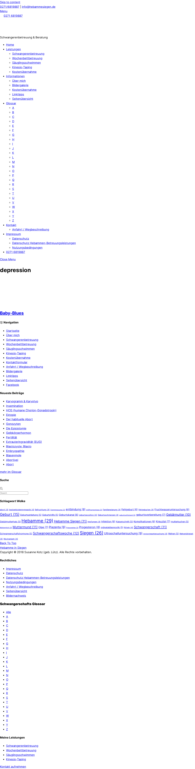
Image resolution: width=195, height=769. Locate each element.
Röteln (128, 527)
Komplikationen (144, 521)
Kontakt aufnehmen (13, 766)
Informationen (15, 76)
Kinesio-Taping (22, 67)
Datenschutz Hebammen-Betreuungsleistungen (44, 243)
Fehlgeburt (129, 509)
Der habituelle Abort (19, 419)
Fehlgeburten (146, 510)
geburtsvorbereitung (150, 514)
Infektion (108, 521)
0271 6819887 (13, 15)
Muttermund (25, 527)
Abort (10, 464)
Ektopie (11, 414)
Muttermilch (6, 528)
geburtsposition (88, 515)
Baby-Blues (12, 313)
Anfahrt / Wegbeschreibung (30, 229)
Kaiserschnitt (124, 521)
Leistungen (13, 49)
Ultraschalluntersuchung (123, 533)
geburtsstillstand (127, 515)
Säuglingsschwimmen (26, 62)
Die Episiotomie (16, 428)
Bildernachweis (16, 595)
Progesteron (89, 527)
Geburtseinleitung (30, 515)
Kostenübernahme (24, 71)
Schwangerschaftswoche (56, 533)
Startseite (12, 330)
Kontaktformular (16, 362)
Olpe (43, 527)
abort (4, 510)
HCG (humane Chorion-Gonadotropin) (31, 410)
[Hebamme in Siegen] (23, 32)
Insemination (14, 406)
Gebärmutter (178, 514)
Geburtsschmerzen (108, 515)
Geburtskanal (68, 514)
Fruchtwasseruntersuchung (171, 509)
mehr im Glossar (10, 471)
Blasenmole (13, 455)
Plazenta (57, 527)
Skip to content (10, 2)
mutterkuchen (180, 521)
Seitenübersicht (22, 98)
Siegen (91, 532)
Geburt (9, 514)
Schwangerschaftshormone (16, 533)
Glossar (11, 103)
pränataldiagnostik (112, 527)
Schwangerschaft (150, 527)
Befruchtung (42, 510)
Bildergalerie (20, 85)
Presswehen (72, 528)
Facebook (12, 384)
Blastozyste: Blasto (18, 446)
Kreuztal (163, 521)
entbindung (75, 509)
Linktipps (18, 94)
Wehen (173, 533)
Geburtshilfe (50, 515)
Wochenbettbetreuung (27, 58)
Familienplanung (112, 510)
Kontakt (11, 225)
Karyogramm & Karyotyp (22, 401)
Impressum (13, 234)
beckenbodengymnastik (21, 510)
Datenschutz (20, 238)
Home (10, 44)
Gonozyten (13, 423)
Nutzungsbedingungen (27, 247)
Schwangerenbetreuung (28, 53)
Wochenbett (11, 539)
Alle (8, 612)
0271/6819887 (9, 6)
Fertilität (11, 437)
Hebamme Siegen (70, 521)
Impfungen (94, 522)
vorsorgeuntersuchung (155, 534)
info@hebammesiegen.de (38, 6)
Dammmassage (57, 510)
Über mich (19, 80)
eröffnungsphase (94, 510)
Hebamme (37, 520)
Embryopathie (15, 451)
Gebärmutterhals (10, 521)
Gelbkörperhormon (18, 432)
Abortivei (12, 460)
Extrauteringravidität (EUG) (24, 441)
